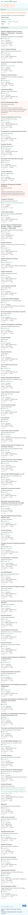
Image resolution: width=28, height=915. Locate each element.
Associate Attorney (6, 755)
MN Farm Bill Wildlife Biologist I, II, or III (12, 474)
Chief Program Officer (7, 212)
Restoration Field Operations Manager (12, 159)
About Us (3, 909)
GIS (9, 24)
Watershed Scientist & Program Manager (13, 586)
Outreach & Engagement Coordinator (11, 324)
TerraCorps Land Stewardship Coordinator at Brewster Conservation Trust (14, 714)
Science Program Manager (8, 49)
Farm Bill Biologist (6, 572)
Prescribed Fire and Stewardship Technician (13, 131)
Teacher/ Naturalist (6, 171)
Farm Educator (5, 418)
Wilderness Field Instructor (9, 75)
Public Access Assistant (8, 817)
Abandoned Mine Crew (7, 831)
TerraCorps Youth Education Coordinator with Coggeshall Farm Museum (14, 700)
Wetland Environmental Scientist (10, 488)
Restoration (15, 21)
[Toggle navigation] (1, 2)
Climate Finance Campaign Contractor (12, 62)
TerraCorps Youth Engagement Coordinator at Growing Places (13, 658)
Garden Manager (6, 337)
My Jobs (4, 9)
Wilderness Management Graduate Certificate (11, 185)
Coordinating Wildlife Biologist (10, 299)
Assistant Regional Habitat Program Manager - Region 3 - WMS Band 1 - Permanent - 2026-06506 (11, 226)
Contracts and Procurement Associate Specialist (12, 601)
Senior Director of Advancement (10, 392)
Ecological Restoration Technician (10, 672)
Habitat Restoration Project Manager (11, 459)
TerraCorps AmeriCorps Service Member (12, 728)
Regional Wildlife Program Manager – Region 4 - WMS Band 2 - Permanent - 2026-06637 (12, 33)
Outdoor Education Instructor (9, 258)
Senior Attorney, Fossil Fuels (9, 365)
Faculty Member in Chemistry (9, 558)
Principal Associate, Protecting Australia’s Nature (13, 544)
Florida (9, 19)
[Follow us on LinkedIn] (25, 905)
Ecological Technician (7, 199)
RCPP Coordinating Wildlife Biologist (12, 770)
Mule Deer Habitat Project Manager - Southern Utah (11, 516)
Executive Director (6, 144)
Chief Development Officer (8, 886)
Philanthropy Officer (7, 89)
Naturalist (4, 804)
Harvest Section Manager (8, 405)
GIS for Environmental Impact (9, 102)
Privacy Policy (13, 909)
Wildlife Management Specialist (10, 377)
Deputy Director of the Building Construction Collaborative (14, 685)
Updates (8, 909)
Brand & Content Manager (8, 857)
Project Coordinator (6, 271)
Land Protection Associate (8, 286)
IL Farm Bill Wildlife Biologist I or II (11, 741)
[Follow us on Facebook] (23, 905)
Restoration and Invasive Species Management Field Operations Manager (12, 502)
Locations (11, 5)
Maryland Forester (6, 784)
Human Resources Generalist (9, 630)
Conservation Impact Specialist (10, 430)
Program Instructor (6, 844)
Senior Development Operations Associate (13, 312)
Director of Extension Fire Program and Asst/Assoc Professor (12, 446)
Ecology (10, 21)
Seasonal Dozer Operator (8, 870)
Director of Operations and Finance (11, 117)
